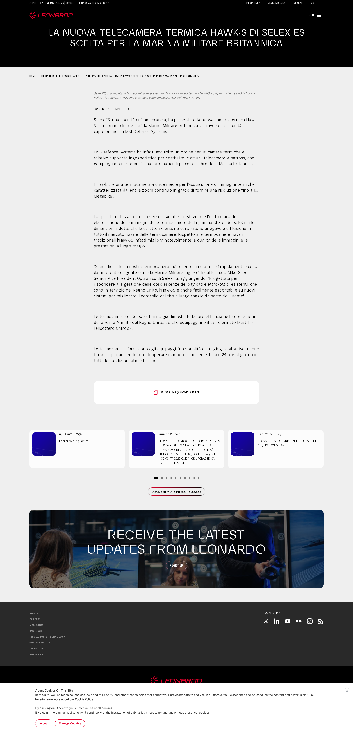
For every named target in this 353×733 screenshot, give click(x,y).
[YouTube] (287, 621)
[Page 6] (180, 478)
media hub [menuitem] (36, 625)
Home (32, 76)
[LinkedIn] (276, 621)
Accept (44, 723)
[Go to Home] (176, 681)
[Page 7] (185, 478)
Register (176, 565)
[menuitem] (254, 3)
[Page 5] (176, 478)
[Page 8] (189, 478)
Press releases (69, 76)
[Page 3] (166, 478)
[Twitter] (265, 621)
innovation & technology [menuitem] (47, 637)
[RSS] (321, 621)
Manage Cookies (70, 723)
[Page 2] (162, 478)
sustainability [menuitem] (40, 643)
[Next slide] (321, 420)
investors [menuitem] (36, 649)
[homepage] (51, 15)
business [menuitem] (35, 631)
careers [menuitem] (35, 619)
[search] (322, 3)
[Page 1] (156, 478)
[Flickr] (299, 621)
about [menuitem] (34, 613)
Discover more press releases (177, 491)
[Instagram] (310, 621)
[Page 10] (199, 478)
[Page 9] (194, 478)
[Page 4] (171, 478)
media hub (47, 76)
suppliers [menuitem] (36, 655)
